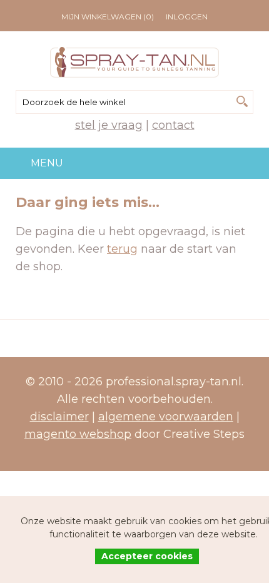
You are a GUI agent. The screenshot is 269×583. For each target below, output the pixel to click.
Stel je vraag (109, 125)
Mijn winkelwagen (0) (107, 16)
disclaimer (59, 416)
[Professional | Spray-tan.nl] (134, 62)
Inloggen (187, 16)
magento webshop (77, 434)
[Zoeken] (242, 101)
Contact (173, 125)
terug (122, 249)
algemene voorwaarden (165, 416)
